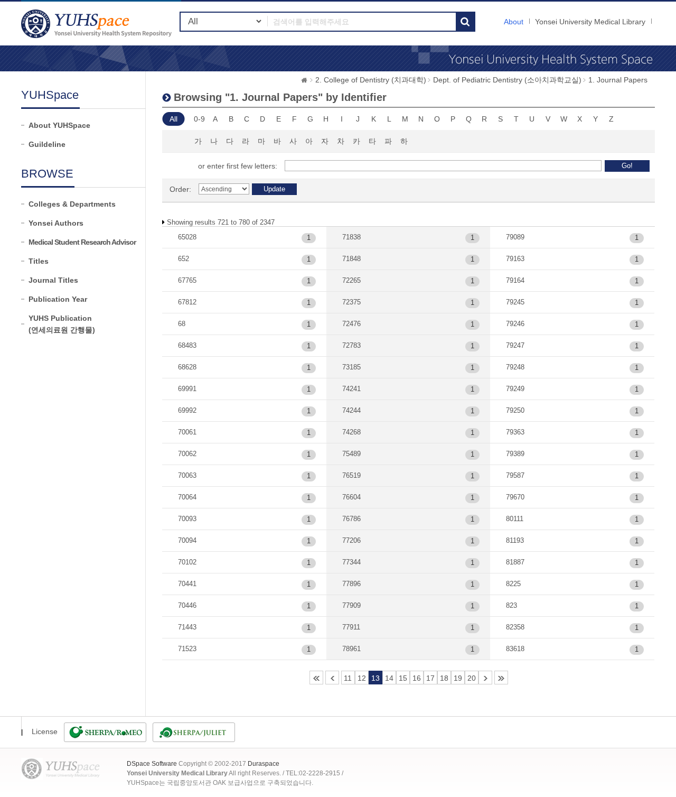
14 (389, 678)
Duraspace (263, 763)
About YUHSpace (59, 125)
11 (348, 678)
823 (511, 605)
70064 (187, 497)
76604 (351, 497)
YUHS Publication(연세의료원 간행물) (62, 324)
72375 (351, 302)
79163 (515, 259)
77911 (351, 627)
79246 (515, 324)
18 (444, 678)
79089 (515, 237)
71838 (351, 237)
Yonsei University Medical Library (590, 21)
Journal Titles (53, 280)
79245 (515, 302)
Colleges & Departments (72, 204)
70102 (187, 562)
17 (430, 678)
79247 (515, 345)
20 (471, 678)
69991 (187, 389)
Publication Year (58, 299)
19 (458, 678)
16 (416, 678)
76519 (351, 475)
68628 (187, 367)
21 (485, 677)
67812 (187, 302)
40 (501, 677)
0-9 (199, 119)
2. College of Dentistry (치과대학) (370, 80)
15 (403, 678)
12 (362, 678)
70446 (187, 605)
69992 (187, 410)
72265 (351, 280)
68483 (187, 345)
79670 (515, 497)
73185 (351, 367)
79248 (515, 367)
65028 (187, 237)
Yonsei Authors (56, 223)
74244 (351, 410)
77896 (351, 584)
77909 (351, 605)
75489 (351, 454)
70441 (187, 584)
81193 (515, 540)
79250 (515, 410)
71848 (351, 259)
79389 (515, 454)
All (173, 119)
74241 (351, 389)
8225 (513, 584)
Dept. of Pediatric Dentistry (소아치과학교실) (507, 80)
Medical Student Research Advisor (82, 242)
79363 (515, 432)
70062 (187, 454)
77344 (351, 562)
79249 (515, 389)
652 (183, 259)
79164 (515, 280)
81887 (515, 562)
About (513, 21)
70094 (187, 540)
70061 (187, 432)
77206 (351, 540)
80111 (514, 519)
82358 (515, 627)
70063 (187, 475)
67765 (187, 280)
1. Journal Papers (617, 80)
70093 (187, 519)
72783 (351, 345)
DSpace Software (152, 763)
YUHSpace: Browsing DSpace (97, 23)
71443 (187, 627)
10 (332, 677)
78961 (351, 649)
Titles (39, 261)
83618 (515, 649)
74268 (351, 432)
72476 (351, 324)
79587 (515, 475)
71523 (187, 649)
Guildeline (47, 144)
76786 (351, 519)
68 (181, 324)
